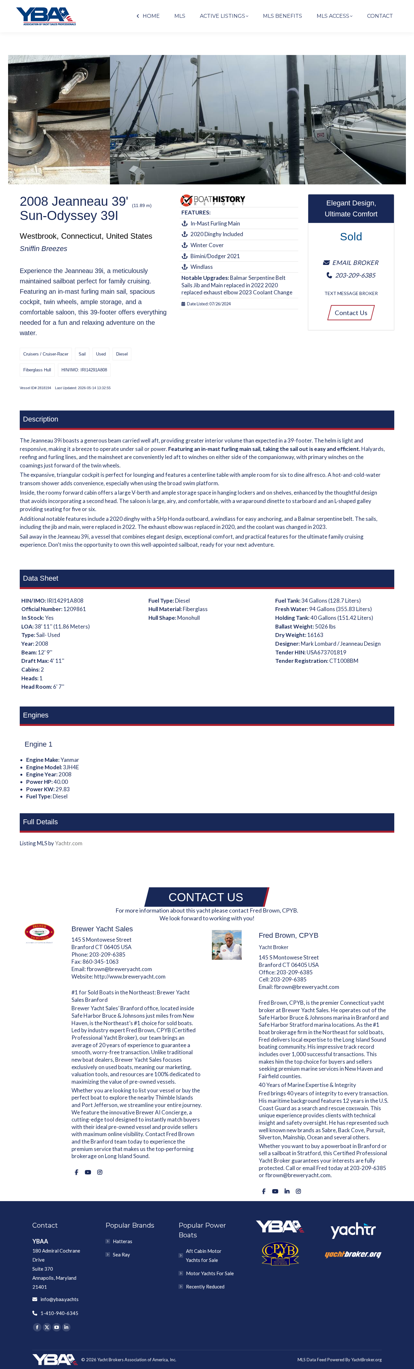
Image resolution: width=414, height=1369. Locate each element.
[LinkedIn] (287, 1191)
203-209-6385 (107, 954)
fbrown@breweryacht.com (119, 969)
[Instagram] (99, 1172)
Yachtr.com (68, 843)
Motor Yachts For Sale (210, 1273)
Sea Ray (121, 1254)
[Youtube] (88, 1172)
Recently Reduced (205, 1286)
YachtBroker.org (366, 1359)
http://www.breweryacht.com (130, 976)
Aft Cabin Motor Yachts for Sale (204, 1255)
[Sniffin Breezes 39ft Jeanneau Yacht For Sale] (207, 119)
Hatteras (122, 1241)
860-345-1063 (100, 961)
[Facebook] (76, 1172)
